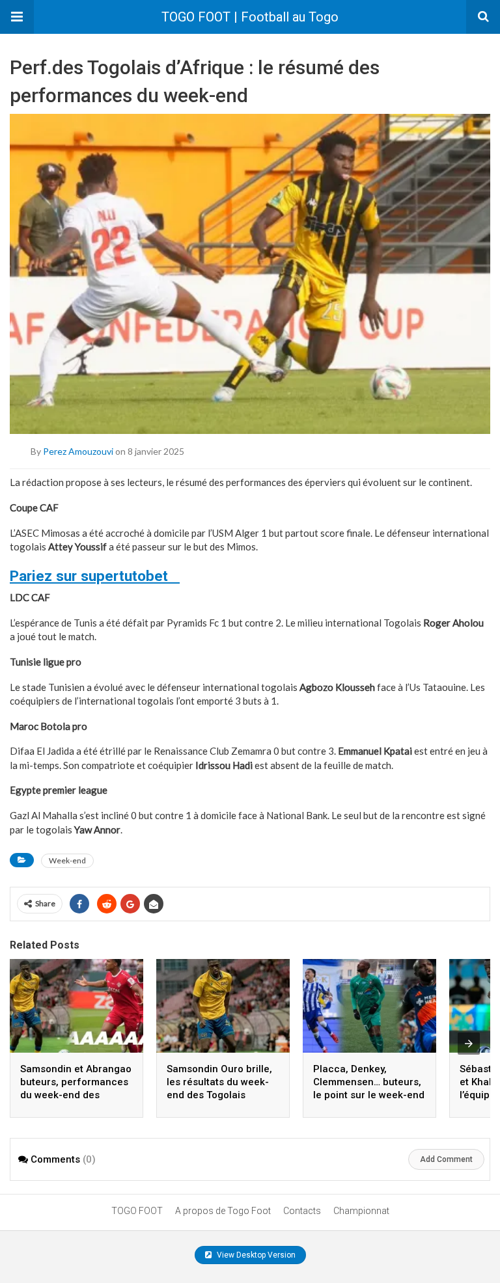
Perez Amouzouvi (78, 451)
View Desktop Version (255, 1255)
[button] (17, 17)
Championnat (361, 1211)
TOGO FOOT (137, 1211)
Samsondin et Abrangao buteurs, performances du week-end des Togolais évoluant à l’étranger (76, 1095)
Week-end (67, 860)
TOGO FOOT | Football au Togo (250, 17)
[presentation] (469, 1044)
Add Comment (446, 1159)
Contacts (302, 1211)
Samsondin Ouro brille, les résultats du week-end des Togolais (219, 1082)
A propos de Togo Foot (223, 1211)
